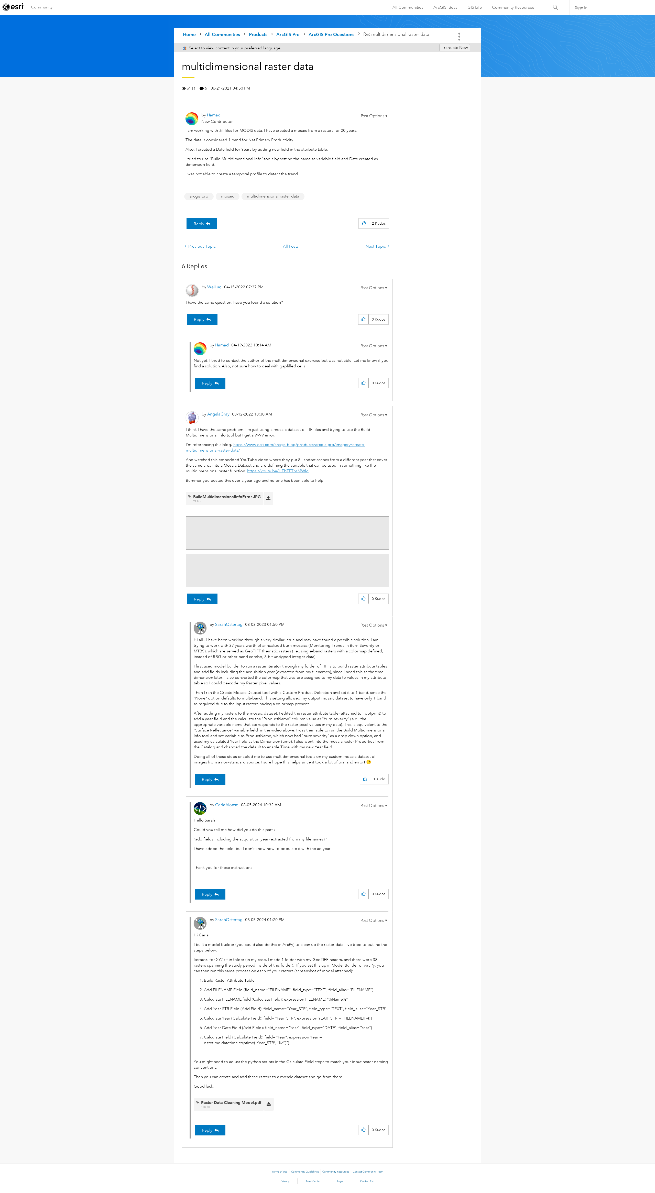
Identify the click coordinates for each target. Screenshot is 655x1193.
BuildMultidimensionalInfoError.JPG (227, 496)
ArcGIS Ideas (445, 7)
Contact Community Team (368, 1171)
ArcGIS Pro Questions (331, 34)
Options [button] (460, 36)
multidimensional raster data (273, 196)
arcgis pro (199, 196)
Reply (199, 223)
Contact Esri (367, 1181)
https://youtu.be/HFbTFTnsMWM (278, 471)
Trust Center (313, 1181)
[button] (374, 115)
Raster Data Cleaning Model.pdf (231, 1102)
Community (42, 7)
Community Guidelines (305, 1171)
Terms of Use (279, 1171)
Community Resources (513, 7)
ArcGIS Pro (288, 34)
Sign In (581, 7)
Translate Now (455, 47)
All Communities (407, 7)
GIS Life (474, 7)
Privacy (285, 1181)
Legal (340, 1181)
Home (189, 34)
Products (258, 34)
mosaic (227, 196)
